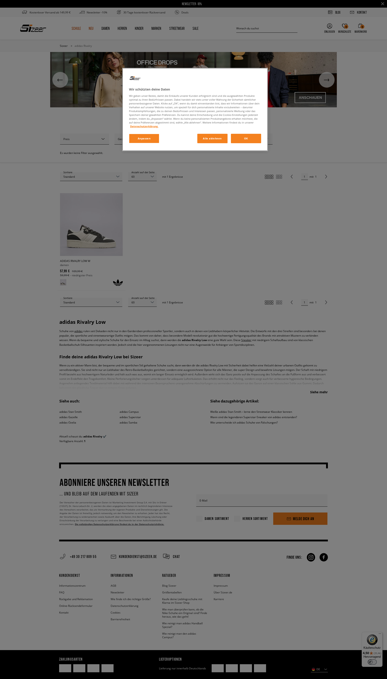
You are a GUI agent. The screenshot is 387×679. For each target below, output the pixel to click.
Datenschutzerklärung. (144, 126)
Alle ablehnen (212, 138)
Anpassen (144, 138)
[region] (195, 109)
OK (246, 138)
